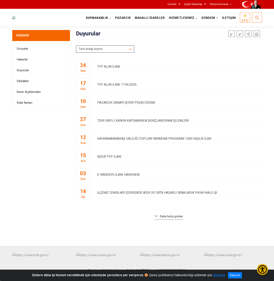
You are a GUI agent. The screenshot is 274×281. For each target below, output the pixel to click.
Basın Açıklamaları (29, 92)
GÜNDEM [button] (208, 18)
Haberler (22, 59)
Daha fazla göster (171, 216)
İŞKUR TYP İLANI (109, 157)
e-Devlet (172, 4)
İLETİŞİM (229, 18)
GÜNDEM (22, 35)
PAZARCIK (123, 18)
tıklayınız (219, 275)
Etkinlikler (23, 81)
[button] (248, 34)
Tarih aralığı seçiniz (91, 48)
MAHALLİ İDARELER (150, 18)
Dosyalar (22, 48)
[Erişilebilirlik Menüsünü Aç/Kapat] (262, 269)
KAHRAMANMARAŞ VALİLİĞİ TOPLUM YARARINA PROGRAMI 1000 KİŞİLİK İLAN (154, 138)
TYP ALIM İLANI (108, 66)
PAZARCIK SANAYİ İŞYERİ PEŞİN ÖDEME (126, 102)
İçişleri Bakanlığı (193, 4)
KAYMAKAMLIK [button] (97, 18)
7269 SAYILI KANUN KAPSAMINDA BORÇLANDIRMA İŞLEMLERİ (143, 120)
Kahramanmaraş (219, 4)
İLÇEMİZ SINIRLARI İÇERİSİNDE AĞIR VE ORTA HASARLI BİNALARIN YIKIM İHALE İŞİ (157, 193)
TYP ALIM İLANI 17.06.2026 (117, 84)
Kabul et (235, 275)
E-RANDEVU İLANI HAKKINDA (118, 175)
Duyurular (23, 70)
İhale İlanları (24, 102)
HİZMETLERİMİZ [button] (181, 18)
